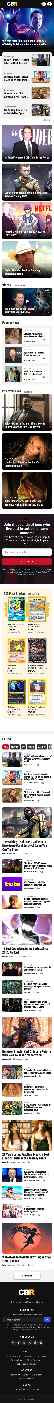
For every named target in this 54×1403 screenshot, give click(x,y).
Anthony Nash (30, 360)
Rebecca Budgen (9, 1265)
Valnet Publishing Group (32, 1302)
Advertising (37, 1375)
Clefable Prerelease (36, 707)
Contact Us (15, 1375)
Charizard (11, 666)
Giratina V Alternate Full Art (39, 666)
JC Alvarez (29, 992)
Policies (36, 1389)
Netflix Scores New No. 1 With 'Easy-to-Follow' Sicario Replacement (34, 373)
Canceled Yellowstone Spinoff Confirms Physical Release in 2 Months (34, 335)
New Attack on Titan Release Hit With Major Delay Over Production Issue (37, 1107)
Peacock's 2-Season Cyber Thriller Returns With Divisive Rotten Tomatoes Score (36, 1175)
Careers (26, 1375)
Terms (17, 1389)
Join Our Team (13, 1356)
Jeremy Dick (30, 888)
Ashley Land (30, 800)
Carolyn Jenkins (9, 1162)
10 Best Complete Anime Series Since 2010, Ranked (25, 951)
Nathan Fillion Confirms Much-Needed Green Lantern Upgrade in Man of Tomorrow (37, 902)
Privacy (26, 1389)
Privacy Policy (41, 572)
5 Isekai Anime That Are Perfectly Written (34, 1210)
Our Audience (29, 1356)
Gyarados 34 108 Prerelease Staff (21, 624)
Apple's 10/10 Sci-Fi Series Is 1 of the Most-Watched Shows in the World (16, 63)
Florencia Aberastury (33, 1180)
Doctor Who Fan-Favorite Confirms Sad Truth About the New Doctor (36, 1089)
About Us (41, 1356)
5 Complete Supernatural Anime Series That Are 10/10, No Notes (37, 1071)
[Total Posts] (43, 339)
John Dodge (8, 1059)
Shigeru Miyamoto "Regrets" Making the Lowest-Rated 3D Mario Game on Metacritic (36, 1192)
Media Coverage (34, 1360)
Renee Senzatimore (32, 782)
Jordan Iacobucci (31, 973)
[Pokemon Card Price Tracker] (43, 4)
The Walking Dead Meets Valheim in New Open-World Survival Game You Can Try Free (15, 115)
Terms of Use (27, 572)
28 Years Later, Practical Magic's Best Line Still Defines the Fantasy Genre (25, 1156)
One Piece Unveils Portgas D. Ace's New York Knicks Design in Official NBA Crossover (16, 81)
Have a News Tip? (27, 1378)
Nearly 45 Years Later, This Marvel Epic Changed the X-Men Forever (37, 987)
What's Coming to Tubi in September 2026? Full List (35, 883)
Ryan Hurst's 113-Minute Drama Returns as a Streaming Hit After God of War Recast (35, 354)
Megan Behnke (31, 1010)
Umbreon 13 (12, 707)
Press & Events (17, 1360)
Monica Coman (31, 341)
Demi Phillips (8, 956)
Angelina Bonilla (9, 853)
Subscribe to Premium (27, 1364)
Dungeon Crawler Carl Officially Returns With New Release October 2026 (27, 1053)
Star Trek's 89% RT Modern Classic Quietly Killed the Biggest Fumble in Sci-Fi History (38, 866)
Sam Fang (29, 1095)
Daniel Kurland (31, 1076)
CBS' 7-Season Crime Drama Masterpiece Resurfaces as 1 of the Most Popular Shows (37, 1004)
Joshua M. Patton (31, 871)
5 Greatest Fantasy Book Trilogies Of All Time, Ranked (27, 1259)
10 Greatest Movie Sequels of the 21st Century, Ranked (37, 968)
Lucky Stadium (34, 624)
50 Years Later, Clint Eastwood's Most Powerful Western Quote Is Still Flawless (16, 98)
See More (18, 286)
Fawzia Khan (30, 765)
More (45, 120)
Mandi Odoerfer (31, 1198)
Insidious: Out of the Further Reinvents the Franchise (19, 310)
